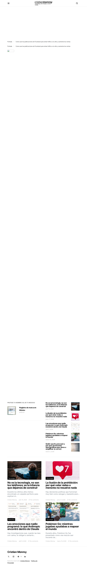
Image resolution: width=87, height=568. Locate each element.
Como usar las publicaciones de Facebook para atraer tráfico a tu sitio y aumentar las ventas (43, 41)
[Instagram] (13, 556)
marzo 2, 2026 (50, 451)
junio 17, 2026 (50, 419)
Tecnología (11, 478)
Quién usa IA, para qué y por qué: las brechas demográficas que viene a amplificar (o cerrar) (56, 446)
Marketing (11, 519)
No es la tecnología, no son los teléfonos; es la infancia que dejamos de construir (56, 404)
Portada (9, 41)
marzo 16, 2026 (50, 439)
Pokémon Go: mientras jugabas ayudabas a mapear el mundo (57, 435)
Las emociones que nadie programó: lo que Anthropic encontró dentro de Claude (57, 425)
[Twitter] (8, 556)
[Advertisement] (43, 21)
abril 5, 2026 (49, 429)
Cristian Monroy (12, 500)
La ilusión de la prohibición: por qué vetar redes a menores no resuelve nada (56, 415)
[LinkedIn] (25, 556)
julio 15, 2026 (49, 409)
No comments (34, 500)
